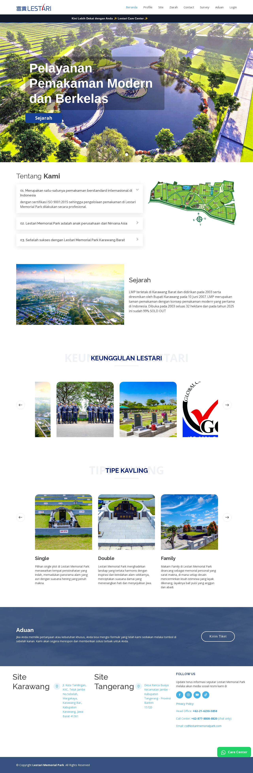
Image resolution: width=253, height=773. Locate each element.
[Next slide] (227, 405)
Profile (147, 7)
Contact (189, 7)
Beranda (131, 7)
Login (233, 7)
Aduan (219, 7)
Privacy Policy (185, 704)
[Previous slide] (20, 405)
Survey (204, 7)
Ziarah (173, 7)
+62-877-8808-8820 (204, 718)
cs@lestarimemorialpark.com (203, 726)
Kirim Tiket (218, 636)
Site (160, 7)
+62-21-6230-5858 (205, 711)
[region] (126, 18)
